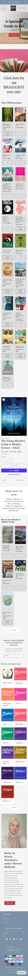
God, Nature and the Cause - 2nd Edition (7, 314)
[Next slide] (17, 46)
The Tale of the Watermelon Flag (20, 347)
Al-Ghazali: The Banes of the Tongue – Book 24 (20, 185)
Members (5, 918)
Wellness (19, 782)
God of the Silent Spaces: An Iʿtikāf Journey (7, 280)
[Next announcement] (25, 2)
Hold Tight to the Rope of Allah (7, 125)
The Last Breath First (20, 125)
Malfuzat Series (6, 762)
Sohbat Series (20, 761)
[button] (3, 8)
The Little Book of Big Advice (20, 251)
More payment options (14, 474)
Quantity (3, 456)
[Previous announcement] (3, 2)
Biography (19, 683)
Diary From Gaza (7, 250)
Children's (19, 743)
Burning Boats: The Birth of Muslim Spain (6, 547)
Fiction (18, 703)
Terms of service (19, 970)
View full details (20, 480)
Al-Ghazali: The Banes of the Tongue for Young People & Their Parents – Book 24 (7, 186)
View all (14, 630)
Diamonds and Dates (6, 156)
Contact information (15, 972)
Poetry (5, 724)
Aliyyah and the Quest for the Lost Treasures (20, 548)
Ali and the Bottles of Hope (20, 156)
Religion (6, 801)
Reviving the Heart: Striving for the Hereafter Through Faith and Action (20, 219)
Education (6, 782)
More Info (14, 34)
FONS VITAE (7, 683)
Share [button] (4, 480)
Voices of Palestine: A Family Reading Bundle (19, 315)
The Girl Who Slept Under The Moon (20, 575)
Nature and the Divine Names (6, 347)
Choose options (7, 133)
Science (5, 743)
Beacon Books (11, 967)
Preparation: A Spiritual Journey (7, 378)
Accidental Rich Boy (7, 581)
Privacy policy (9, 970)
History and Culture (7, 704)
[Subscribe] (23, 656)
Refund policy (20, 967)
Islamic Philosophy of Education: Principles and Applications (20, 281)
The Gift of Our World (7, 613)
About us (5, 922)
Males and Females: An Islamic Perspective (6, 219)
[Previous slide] (10, 46)
